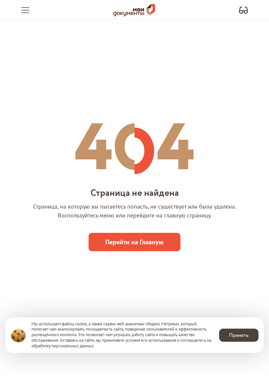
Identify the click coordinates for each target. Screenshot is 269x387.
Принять (239, 335)
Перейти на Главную (134, 242)
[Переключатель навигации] (25, 10)
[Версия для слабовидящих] (243, 10)
